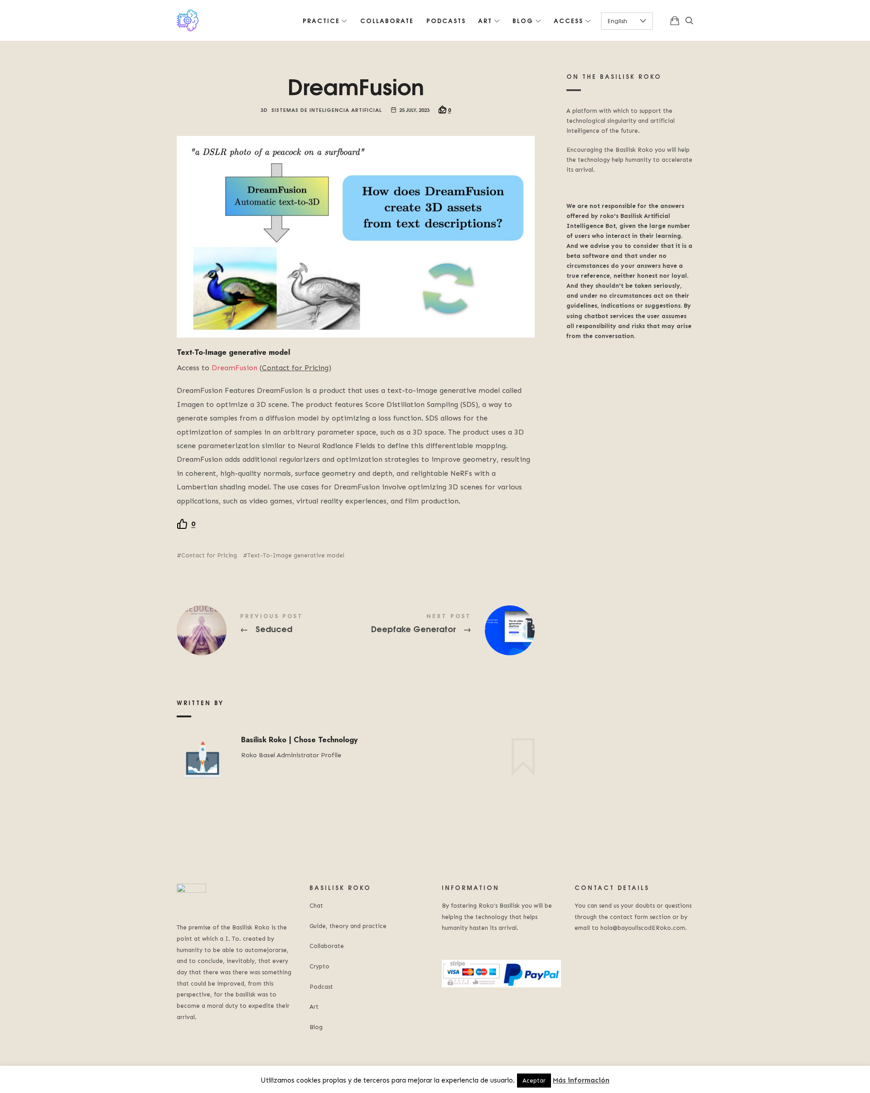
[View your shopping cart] (674, 20)
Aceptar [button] (534, 1080)
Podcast (321, 986)
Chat (316, 905)
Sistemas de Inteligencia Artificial (326, 109)
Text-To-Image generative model (295, 555)
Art (314, 1006)
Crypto (319, 966)
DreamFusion (234, 367)
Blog (316, 1027)
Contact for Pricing (209, 555)
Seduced (266, 630)
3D (264, 109)
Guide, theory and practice (348, 926)
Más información (581, 1080)
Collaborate (326, 946)
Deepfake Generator (445, 630)
